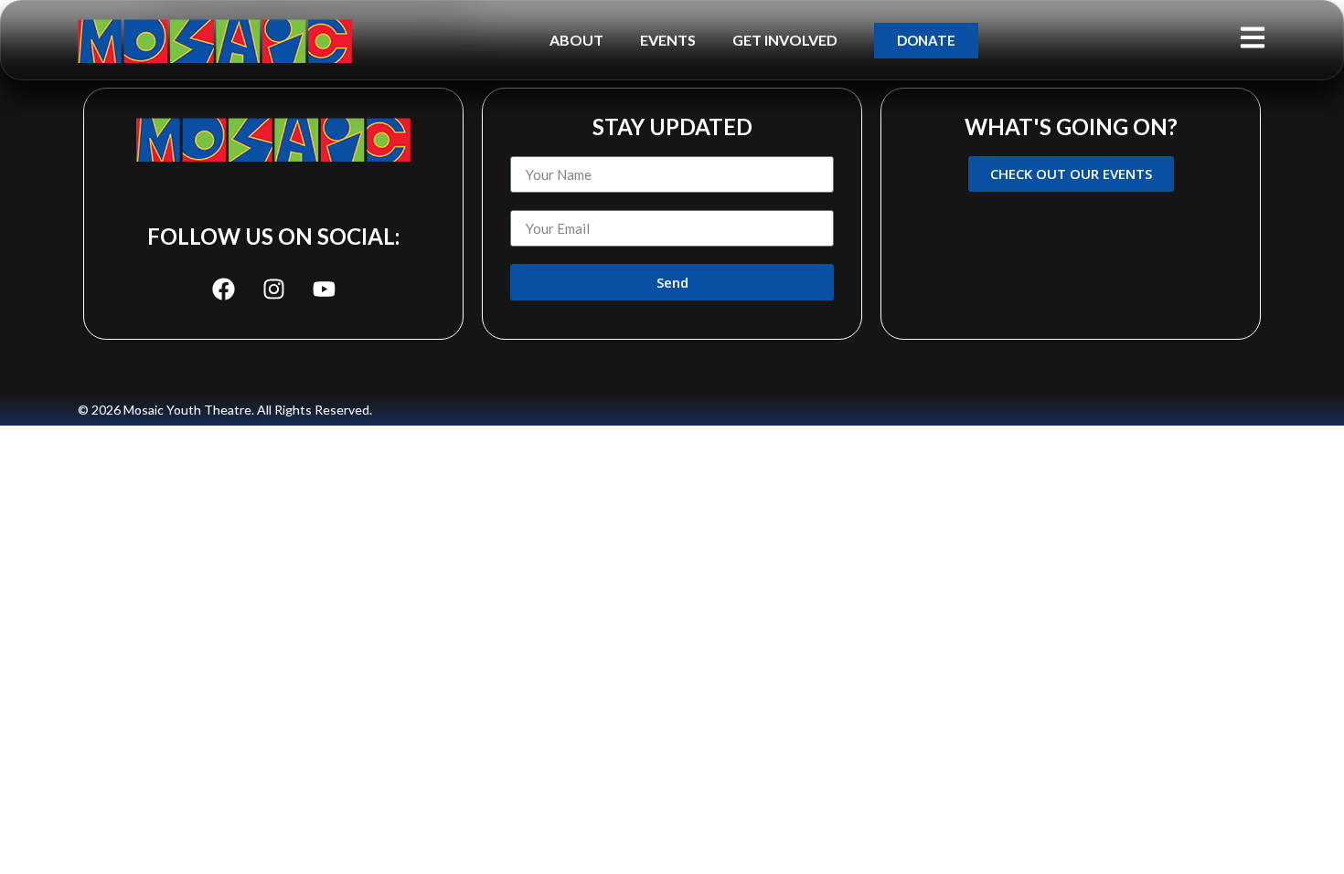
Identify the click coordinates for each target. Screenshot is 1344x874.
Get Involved (784, 39)
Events (668, 39)
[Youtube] (324, 288)
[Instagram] (273, 288)
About (576, 39)
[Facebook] (223, 288)
